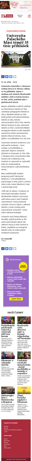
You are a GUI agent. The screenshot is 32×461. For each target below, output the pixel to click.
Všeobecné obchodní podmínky (13, 430)
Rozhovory (7, 440)
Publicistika (7, 448)
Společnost (15, 21)
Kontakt (6, 428)
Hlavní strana (7, 21)
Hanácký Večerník (7, 16)
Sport (5, 446)
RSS (6, 431)
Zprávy (6, 439)
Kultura (6, 442)
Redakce (6, 426)
